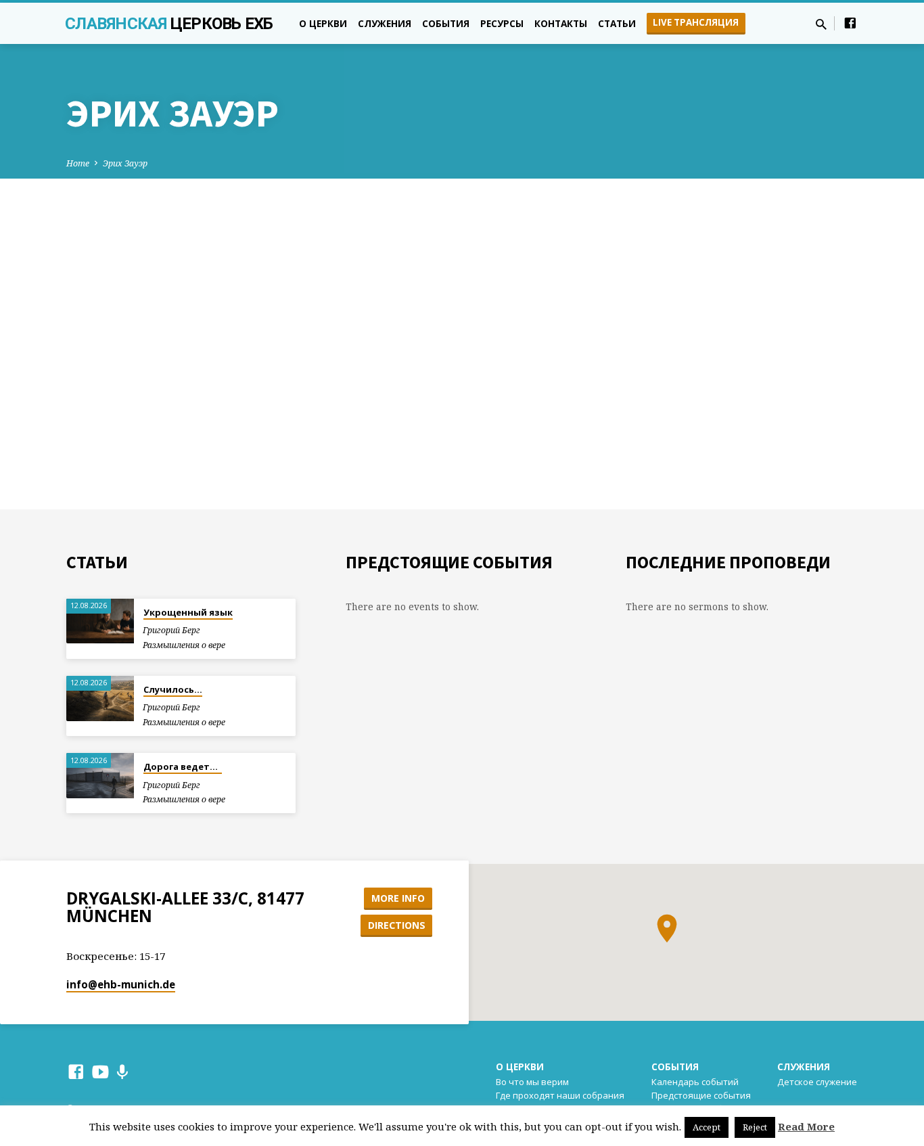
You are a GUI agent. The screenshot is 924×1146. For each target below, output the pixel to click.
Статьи (617, 23)
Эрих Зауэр (125, 163)
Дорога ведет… (182, 766)
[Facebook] (850, 22)
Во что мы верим (532, 1082)
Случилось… (172, 689)
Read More (806, 1126)
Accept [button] (706, 1127)
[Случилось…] (100, 698)
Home (77, 163)
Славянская (169, 23)
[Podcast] (122, 1071)
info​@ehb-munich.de (120, 984)
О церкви (323, 23)
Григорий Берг (171, 630)
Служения (384, 23)
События (445, 23)
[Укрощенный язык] (100, 621)
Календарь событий (695, 1082)
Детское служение (817, 1082)
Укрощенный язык (188, 612)
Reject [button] (755, 1127)
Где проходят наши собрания (560, 1095)
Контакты (560, 23)
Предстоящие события (701, 1095)
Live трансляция (696, 22)
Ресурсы (502, 23)
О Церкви (520, 1066)
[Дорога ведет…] (100, 775)
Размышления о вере (184, 645)
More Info (398, 898)
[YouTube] (100, 1071)
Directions (396, 925)
